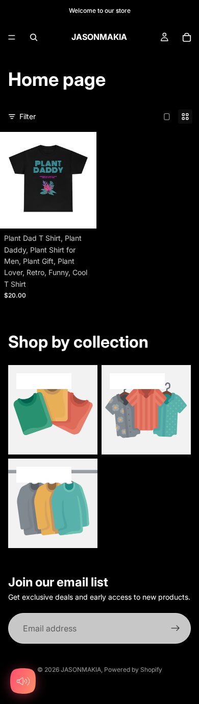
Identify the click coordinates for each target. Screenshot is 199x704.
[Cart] (187, 37)
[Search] (33, 37)
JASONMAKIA (81, 669)
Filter (27, 116)
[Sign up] (175, 628)
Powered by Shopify (133, 669)
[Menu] (11, 37)
